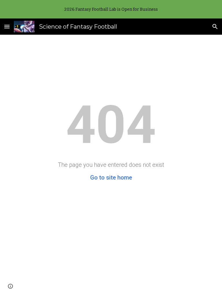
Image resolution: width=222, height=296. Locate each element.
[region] (111, 9)
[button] (7, 26)
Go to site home (111, 177)
